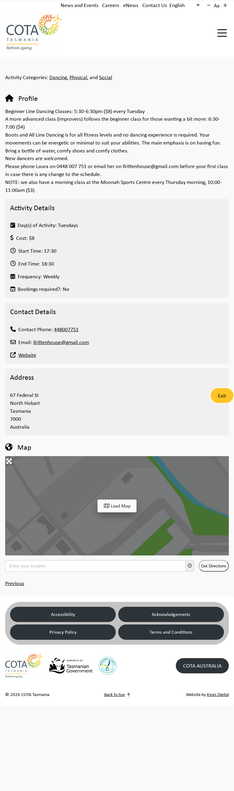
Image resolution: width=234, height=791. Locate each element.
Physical (78, 77)
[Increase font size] (225, 5)
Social (105, 77)
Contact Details (33, 311)
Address (22, 377)
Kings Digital (218, 694)
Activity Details (32, 207)
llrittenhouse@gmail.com (61, 342)
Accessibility (63, 614)
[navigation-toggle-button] (222, 33)
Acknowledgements (171, 614)
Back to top (114, 694)
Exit (222, 395)
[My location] (190, 566)
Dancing (58, 77)
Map (24, 447)
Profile (28, 98)
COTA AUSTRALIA (202, 665)
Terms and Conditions (171, 632)
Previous (14, 583)
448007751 (66, 329)
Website (27, 354)
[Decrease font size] (208, 5)
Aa (217, 5)
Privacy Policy (62, 632)
